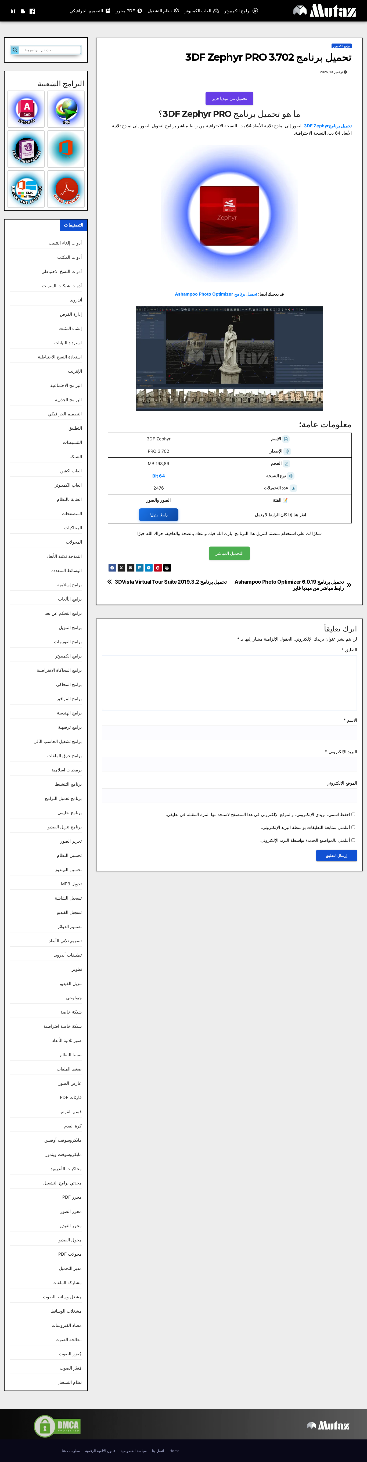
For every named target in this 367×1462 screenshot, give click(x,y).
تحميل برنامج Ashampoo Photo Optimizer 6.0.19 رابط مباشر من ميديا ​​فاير (289, 585)
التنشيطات (72, 442)
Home (174, 1451)
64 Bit (158, 476)
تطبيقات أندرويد (68, 955)
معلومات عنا (71, 1451)
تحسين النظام (69, 855)
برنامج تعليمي (69, 812)
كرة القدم (73, 1126)
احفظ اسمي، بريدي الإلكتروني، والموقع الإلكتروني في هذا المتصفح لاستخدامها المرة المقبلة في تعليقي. (258, 814)
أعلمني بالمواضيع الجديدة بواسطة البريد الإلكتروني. (305, 840)
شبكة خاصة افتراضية (63, 1026)
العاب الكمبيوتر (198, 10)
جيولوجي (74, 997)
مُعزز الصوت (70, 1353)
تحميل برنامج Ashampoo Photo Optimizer (216, 294)
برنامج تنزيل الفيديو (65, 826)
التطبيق (75, 428)
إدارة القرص (71, 314)
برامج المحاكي (69, 684)
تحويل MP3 (71, 883)
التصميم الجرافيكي (86, 10)
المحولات (74, 542)
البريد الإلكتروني (341, 751)
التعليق (349, 649)
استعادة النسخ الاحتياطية (60, 357)
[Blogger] (23, 11)
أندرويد (76, 300)
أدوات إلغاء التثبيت (65, 243)
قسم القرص (70, 1111)
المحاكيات (73, 527)
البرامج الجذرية (68, 399)
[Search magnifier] (15, 50)
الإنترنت (75, 371)
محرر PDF (72, 1197)
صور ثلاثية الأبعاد (67, 1040)
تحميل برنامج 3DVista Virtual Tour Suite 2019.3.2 (171, 582)
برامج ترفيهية (70, 727)
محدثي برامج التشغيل (62, 1183)
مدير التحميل (70, 1268)
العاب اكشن (71, 470)
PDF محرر (125, 10)
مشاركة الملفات (67, 1282)
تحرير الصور (71, 841)
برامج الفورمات (68, 641)
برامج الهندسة (69, 713)
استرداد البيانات (68, 342)
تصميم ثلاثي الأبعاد (65, 940)
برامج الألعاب (70, 599)
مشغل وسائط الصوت (62, 1296)
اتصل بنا (158, 1451)
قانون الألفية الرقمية (100, 1451)
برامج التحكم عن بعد (63, 613)
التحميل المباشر (229, 553)
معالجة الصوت (69, 1339)
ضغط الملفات (69, 1069)
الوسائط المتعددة (66, 570)
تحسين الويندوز (68, 869)
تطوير (77, 969)
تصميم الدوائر (69, 926)
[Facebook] (32, 11)
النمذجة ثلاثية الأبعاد (64, 556)
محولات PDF (70, 1254)
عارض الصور (70, 1083)
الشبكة (76, 456)
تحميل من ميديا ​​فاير (229, 98)
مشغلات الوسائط (66, 1311)
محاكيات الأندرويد (66, 1168)
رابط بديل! (159, 514)
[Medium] (13, 11)
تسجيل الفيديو (69, 912)
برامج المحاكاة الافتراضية (59, 670)
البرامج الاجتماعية (66, 385)
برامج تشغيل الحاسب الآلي (58, 741)
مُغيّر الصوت (71, 1368)
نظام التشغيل (160, 10)
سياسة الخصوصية (134, 1451)
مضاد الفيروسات (67, 1325)
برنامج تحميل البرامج (63, 798)
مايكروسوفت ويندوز (63, 1154)
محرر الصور (71, 1211)
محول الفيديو (70, 1239)
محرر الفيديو (70, 1225)
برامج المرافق (69, 698)
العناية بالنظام (69, 499)
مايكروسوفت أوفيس (63, 1140)
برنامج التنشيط (68, 784)
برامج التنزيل (70, 627)
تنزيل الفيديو (71, 983)
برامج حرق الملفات (64, 755)
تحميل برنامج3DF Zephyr (328, 125)
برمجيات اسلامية (67, 770)
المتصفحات (72, 513)
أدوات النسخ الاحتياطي (61, 271)
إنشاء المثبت (70, 328)
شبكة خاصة (71, 1012)
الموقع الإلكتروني (341, 783)
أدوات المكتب (69, 257)
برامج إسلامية (69, 584)
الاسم (350, 720)
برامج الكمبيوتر (237, 10)
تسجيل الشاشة (68, 898)
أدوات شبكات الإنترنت (62, 285)
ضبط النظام (71, 1054)
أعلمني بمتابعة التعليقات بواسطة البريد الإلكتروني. (305, 827)
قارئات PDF (71, 1097)
